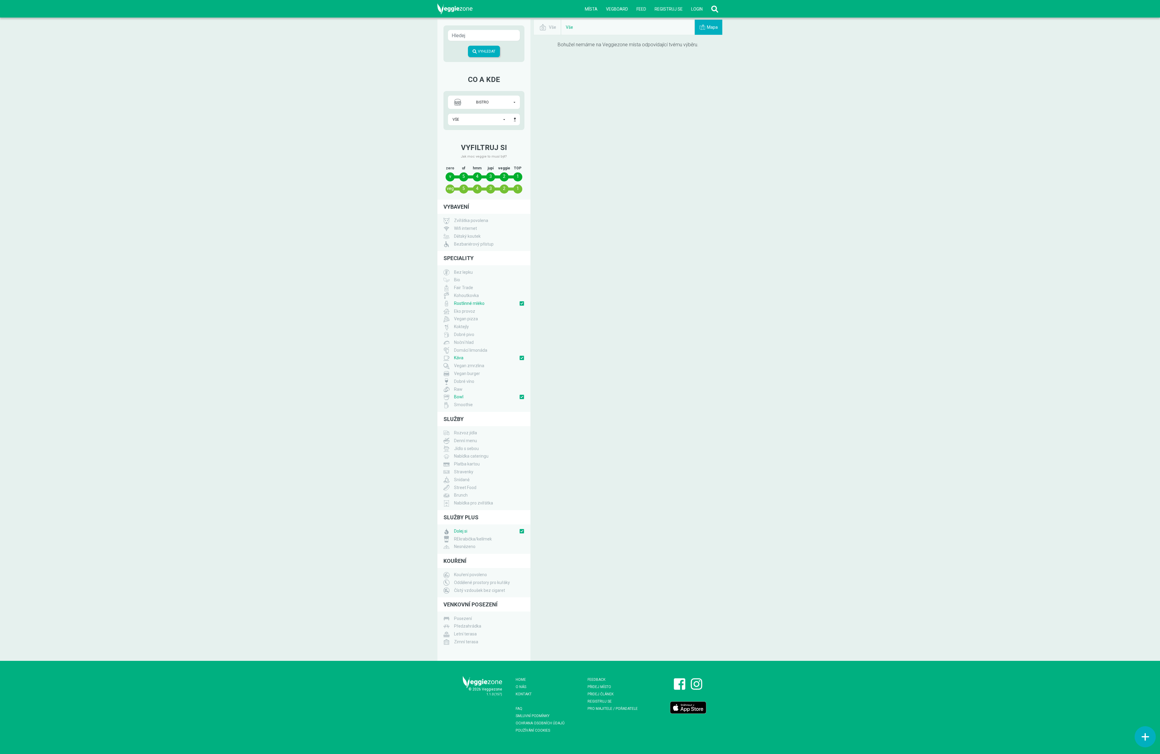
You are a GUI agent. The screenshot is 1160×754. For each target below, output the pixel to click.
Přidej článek (601, 694)
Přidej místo (599, 687)
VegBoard (617, 9)
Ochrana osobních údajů (540, 723)
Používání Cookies (533, 730)
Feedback (596, 679)
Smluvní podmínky (532, 716)
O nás (521, 687)
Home (521, 679)
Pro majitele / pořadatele (613, 709)
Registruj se (669, 9)
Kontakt (524, 694)
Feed (641, 9)
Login (697, 9)
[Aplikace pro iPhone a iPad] (688, 707)
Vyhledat (486, 51)
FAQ (519, 709)
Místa (591, 9)
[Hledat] (715, 9)
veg (450, 188)
